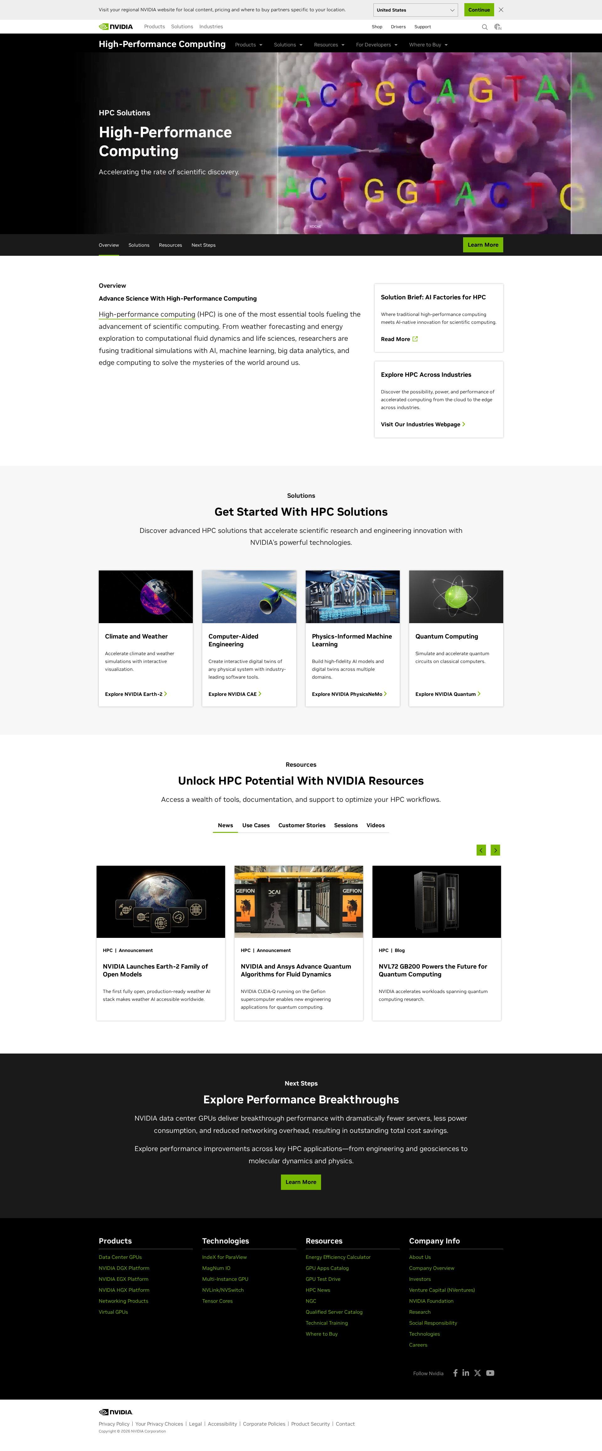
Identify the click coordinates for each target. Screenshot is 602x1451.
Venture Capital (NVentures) (442, 1290)
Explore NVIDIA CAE (233, 694)
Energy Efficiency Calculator (338, 1257)
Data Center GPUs (120, 1257)
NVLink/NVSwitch (223, 1290)
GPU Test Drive (323, 1279)
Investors (420, 1279)
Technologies (424, 1334)
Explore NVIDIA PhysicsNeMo (347, 694)
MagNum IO (216, 1268)
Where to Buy (322, 1334)
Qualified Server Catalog (334, 1312)
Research (420, 1312)
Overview (109, 245)
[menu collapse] (231, 26)
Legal (195, 1424)
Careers (418, 1345)
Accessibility (222, 1424)
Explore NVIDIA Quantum (446, 694)
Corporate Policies (264, 1424)
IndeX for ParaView (224, 1257)
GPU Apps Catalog (327, 1268)
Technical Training (327, 1323)
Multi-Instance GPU (225, 1279)
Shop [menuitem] (377, 26)
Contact (345, 1424)
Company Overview (431, 1268)
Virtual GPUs (113, 1312)
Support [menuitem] (423, 26)
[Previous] (481, 850)
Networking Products (123, 1301)
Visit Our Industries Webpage (421, 424)
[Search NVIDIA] (485, 25)
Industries (211, 26)
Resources (170, 245)
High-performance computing (147, 314)
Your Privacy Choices (159, 1424)
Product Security (310, 1424)
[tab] (225, 825)
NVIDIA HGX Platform (124, 1290)
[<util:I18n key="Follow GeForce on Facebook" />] (455, 1373)
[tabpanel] (301, 936)
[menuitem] (154, 26)
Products (154, 26)
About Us (420, 1257)
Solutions (182, 26)
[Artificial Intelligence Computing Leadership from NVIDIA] (116, 27)
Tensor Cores (217, 1301)
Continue (479, 10)
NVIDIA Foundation (431, 1301)
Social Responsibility (433, 1323)
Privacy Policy (114, 1424)
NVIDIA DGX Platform (124, 1268)
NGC (311, 1301)
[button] (497, 28)
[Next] (495, 850)
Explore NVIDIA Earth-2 (134, 694)
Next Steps (204, 245)
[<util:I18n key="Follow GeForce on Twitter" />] (477, 1373)
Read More (396, 339)
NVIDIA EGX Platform (124, 1279)
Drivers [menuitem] (398, 26)
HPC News (318, 1290)
